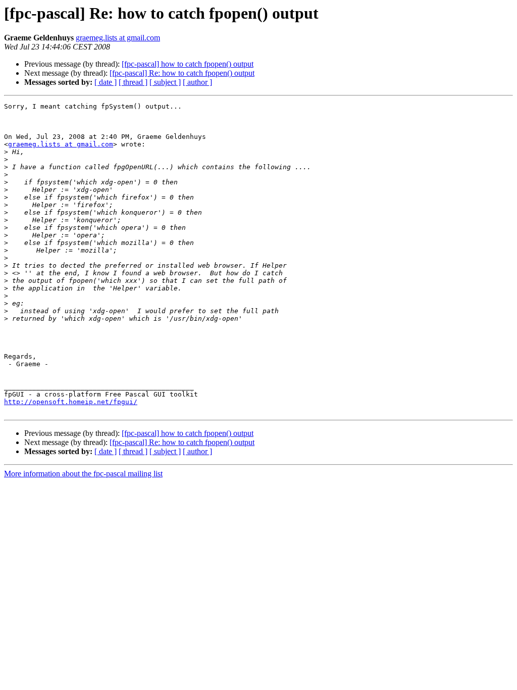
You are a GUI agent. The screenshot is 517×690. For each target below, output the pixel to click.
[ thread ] (133, 82)
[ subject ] (165, 82)
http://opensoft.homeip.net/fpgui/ (70, 402)
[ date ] (105, 82)
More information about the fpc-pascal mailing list (83, 473)
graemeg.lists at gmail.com (118, 37)
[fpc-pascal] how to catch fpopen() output (187, 64)
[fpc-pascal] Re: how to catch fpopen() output (182, 73)
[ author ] (197, 82)
